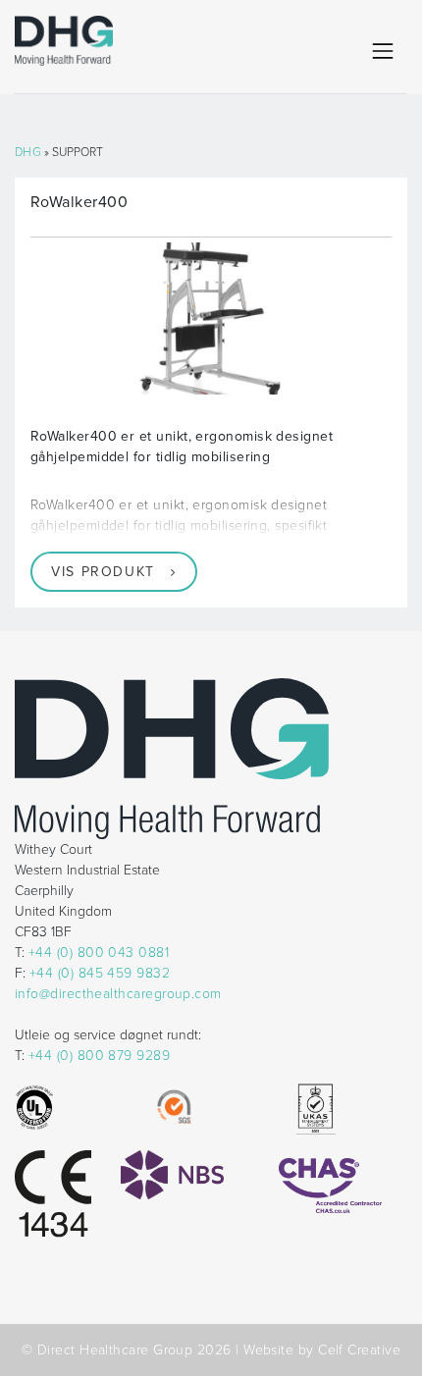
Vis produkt (103, 571)
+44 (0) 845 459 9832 (99, 973)
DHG (28, 152)
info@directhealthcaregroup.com (118, 993)
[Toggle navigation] (382, 51)
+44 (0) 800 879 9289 (99, 1055)
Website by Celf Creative (321, 1350)
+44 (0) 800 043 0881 (98, 952)
